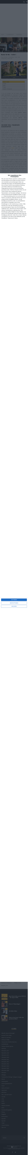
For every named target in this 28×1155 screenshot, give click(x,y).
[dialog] (14, 577)
